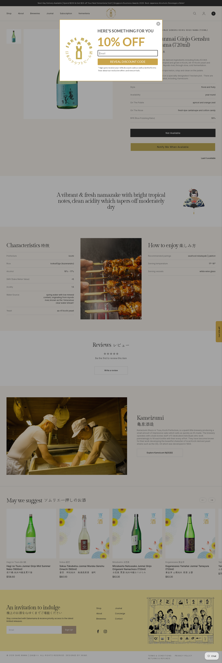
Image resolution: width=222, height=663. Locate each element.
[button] (158, 24)
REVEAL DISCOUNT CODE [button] (127, 61)
